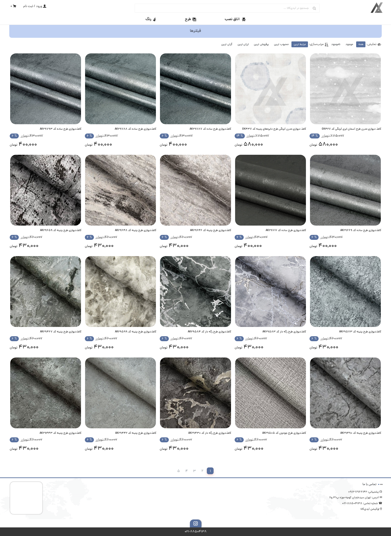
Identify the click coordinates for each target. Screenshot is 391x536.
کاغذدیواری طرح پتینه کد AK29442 (135, 433)
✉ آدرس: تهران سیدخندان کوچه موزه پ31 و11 (355, 498)
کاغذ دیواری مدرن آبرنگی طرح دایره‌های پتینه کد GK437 (274, 129)
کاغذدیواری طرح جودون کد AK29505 (284, 433)
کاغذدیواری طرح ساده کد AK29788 (135, 129)
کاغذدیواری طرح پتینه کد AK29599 (135, 332)
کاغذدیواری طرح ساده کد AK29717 (286, 230)
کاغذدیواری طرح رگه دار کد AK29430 (209, 433)
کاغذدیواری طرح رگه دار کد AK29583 (284, 332)
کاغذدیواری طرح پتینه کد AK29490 (360, 433)
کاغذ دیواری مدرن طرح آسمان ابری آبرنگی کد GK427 (351, 129)
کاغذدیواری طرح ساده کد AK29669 (360, 230)
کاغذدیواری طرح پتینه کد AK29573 (360, 332)
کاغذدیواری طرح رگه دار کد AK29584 (209, 332)
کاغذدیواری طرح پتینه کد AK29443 (60, 433)
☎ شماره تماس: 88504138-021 (362, 503)
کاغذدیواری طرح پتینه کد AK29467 (60, 332)
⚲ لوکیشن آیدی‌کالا (371, 509)
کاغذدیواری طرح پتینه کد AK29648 (135, 230)
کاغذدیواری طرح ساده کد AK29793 (60, 129)
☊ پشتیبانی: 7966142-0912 (365, 492)
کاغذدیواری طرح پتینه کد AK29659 (60, 230)
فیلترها (195, 31)
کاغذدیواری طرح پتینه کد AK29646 (210, 230)
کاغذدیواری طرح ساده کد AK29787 (210, 129)
